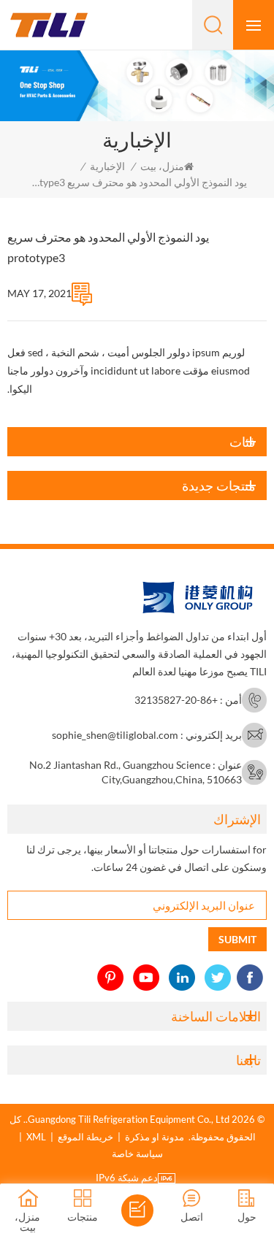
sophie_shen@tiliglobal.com (115, 735)
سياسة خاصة (137, 1153)
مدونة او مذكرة (154, 1137)
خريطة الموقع (85, 1137)
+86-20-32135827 (176, 700)
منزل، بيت (162, 166)
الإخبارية (107, 166)
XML (36, 1137)
